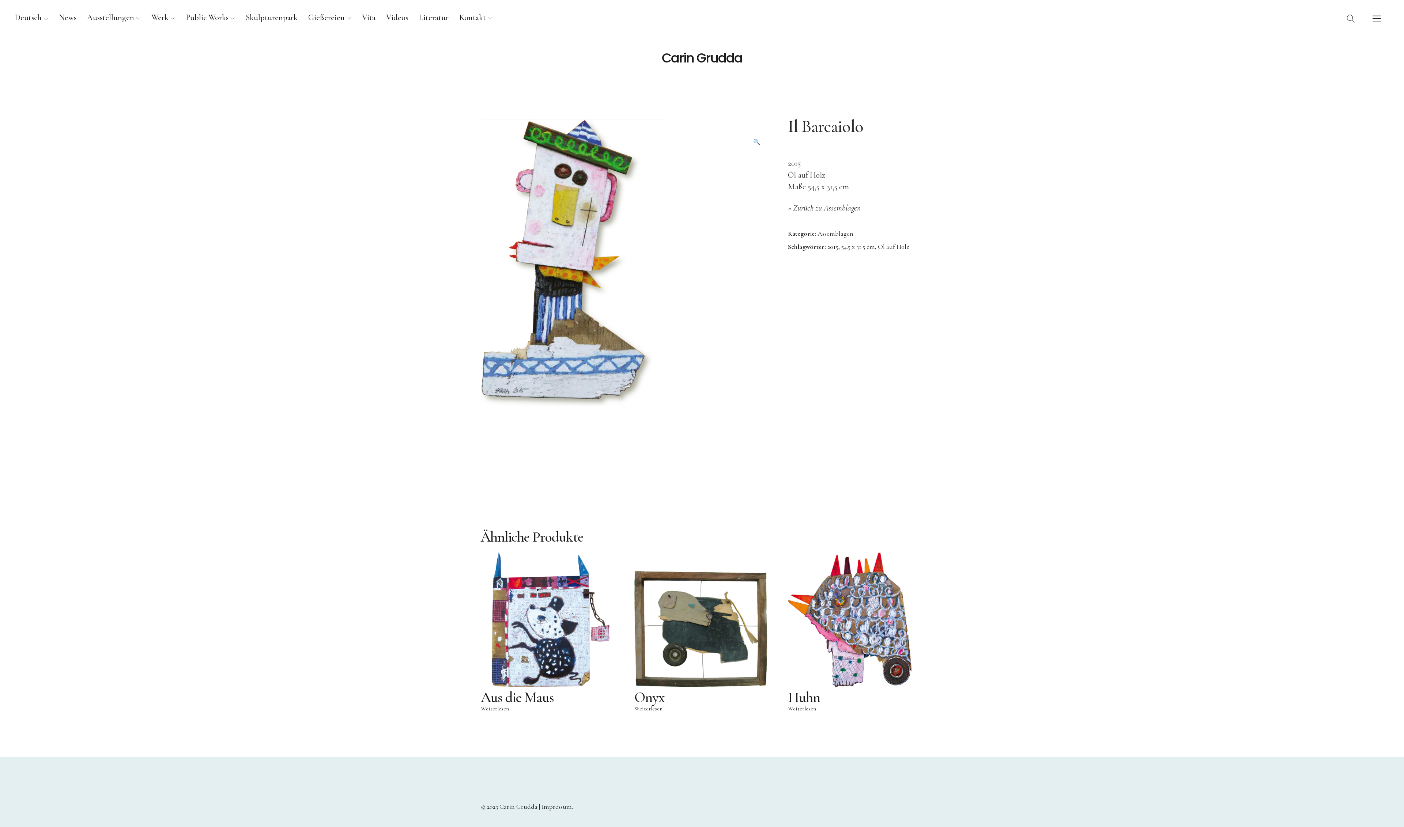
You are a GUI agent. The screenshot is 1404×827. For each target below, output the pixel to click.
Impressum (556, 807)
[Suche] (1351, 18)
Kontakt (472, 17)
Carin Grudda (702, 58)
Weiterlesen (495, 708)
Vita (368, 17)
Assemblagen (835, 233)
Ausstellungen (110, 17)
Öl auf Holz (893, 247)
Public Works (207, 17)
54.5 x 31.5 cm (858, 247)
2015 (832, 247)
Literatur (434, 17)
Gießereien (326, 17)
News (67, 17)
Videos (397, 17)
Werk (160, 17)
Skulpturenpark (272, 17)
